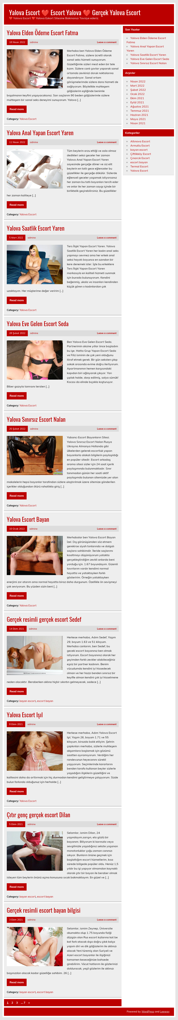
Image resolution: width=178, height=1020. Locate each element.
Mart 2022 (137, 85)
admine (34, 42)
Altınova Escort (140, 141)
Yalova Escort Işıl (25, 714)
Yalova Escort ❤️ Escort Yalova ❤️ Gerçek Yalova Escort (74, 12)
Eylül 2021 (137, 102)
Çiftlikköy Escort (140, 154)
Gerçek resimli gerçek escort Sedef (44, 619)
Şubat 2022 (138, 89)
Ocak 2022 (137, 94)
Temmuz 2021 (139, 110)
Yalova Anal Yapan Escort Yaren (40, 132)
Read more (17, 109)
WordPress (147, 1011)
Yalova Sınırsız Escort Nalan (36, 419)
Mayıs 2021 (138, 119)
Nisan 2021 (137, 123)
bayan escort (27, 701)
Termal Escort (139, 166)
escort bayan (45, 701)
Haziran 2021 (139, 115)
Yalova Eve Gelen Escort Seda (37, 323)
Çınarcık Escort (140, 158)
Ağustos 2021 (139, 106)
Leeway (164, 1011)
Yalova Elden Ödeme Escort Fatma (42, 32)
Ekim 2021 (137, 98)
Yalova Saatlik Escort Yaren (35, 228)
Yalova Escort (27, 119)
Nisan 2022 (137, 81)
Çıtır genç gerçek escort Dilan (38, 814)
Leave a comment (106, 42)
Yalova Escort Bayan (28, 519)
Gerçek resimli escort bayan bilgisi (43, 910)
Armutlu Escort (140, 145)
